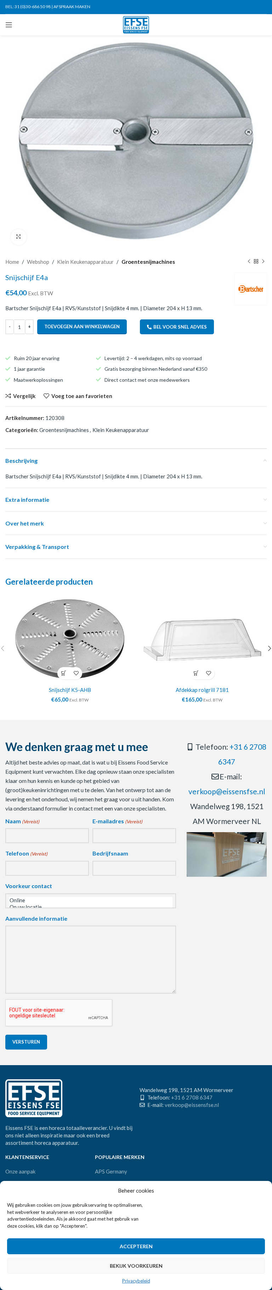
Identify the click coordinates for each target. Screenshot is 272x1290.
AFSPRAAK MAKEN (71, 6)
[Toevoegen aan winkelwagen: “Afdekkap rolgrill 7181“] (196, 673)
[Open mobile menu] (9, 25)
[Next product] (263, 261)
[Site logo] (136, 24)
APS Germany (111, 1171)
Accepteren (136, 1246)
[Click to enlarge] (19, 237)
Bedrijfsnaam (110, 853)
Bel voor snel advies (180, 327)
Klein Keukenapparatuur (85, 261)
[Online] (90, 900)
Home (12, 261)
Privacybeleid (136, 1281)
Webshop (38, 261)
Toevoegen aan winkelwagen (82, 326)
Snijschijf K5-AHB (70, 690)
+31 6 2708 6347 (191, 1097)
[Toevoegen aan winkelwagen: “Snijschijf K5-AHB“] (63, 673)
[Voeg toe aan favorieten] (76, 673)
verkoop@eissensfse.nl (226, 791)
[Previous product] (249, 261)
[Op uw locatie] (90, 907)
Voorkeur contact (28, 885)
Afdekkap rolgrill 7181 (202, 690)
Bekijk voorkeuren (136, 1266)
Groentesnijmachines (148, 261)
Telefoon (26, 853)
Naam (22, 821)
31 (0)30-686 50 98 (33, 6)
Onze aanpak (20, 1171)
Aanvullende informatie (36, 918)
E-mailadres (117, 821)
